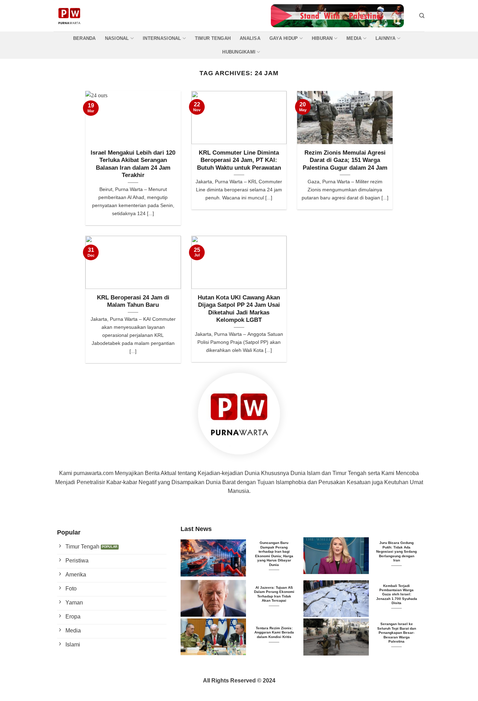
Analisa (250, 38)
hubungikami (238, 52)
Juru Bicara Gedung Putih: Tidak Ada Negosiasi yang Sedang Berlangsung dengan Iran (396, 551)
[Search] (421, 15)
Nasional (117, 38)
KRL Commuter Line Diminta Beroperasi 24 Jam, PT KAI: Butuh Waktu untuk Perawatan (239, 160)
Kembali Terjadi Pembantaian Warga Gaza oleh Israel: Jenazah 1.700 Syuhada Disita (396, 594)
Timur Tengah (213, 38)
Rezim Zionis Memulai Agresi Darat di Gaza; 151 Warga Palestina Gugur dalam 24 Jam (345, 160)
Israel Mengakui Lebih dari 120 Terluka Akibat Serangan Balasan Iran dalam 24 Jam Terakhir (133, 164)
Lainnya (385, 38)
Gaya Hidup (283, 38)
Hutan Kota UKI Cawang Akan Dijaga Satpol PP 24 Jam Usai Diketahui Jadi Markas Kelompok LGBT (239, 309)
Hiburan (322, 38)
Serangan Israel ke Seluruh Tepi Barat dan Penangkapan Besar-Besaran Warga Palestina (396, 632)
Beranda (84, 38)
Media (353, 38)
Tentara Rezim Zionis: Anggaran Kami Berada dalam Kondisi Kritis (274, 632)
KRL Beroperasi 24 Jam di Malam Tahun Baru (133, 301)
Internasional (162, 38)
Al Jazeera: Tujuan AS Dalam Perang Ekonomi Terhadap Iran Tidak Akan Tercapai (274, 594)
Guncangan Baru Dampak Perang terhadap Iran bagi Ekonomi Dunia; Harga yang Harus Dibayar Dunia (274, 553)
